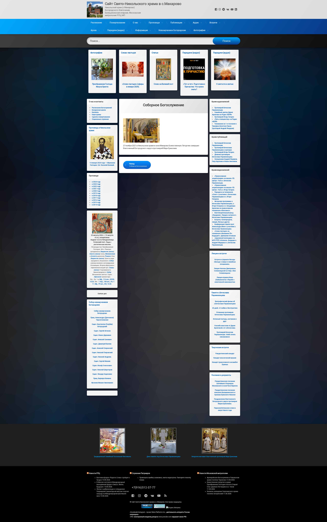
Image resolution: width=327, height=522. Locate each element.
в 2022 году (96, 186)
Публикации (176, 22)
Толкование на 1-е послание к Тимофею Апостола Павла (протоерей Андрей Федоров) (224, 126)
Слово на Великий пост (163, 84)
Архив (94, 30)
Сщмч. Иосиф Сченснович (102, 365)
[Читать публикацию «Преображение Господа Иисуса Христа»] (102, 69)
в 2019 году (96, 193)
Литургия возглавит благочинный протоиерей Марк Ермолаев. (214, 456)
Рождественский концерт (224, 353)
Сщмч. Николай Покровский (102, 352)
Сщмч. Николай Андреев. (102, 357)
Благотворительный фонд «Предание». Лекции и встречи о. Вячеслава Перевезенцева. (224, 215)
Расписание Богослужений (102, 108)
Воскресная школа (99, 110)
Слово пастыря (128, 53)
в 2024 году (96, 182)
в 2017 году (96, 198)
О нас (135, 22)
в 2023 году (96, 184)
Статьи (155, 53)
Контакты (95, 112)
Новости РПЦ (94, 473)
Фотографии (199, 30)
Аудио (196, 22)
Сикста (92, 254)
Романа (108, 256)
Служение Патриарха (141, 473)
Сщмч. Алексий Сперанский (102, 348)
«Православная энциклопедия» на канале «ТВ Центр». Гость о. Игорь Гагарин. (223, 187)
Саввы (111, 268)
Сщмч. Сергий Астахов (102, 331)
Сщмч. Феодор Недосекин (102, 374)
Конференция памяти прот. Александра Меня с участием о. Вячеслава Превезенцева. (224, 226)
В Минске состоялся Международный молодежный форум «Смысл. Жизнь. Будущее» (111, 484)
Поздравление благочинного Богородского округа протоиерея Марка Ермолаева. (225, 401)
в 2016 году (96, 200)
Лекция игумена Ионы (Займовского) (225, 280)
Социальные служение (100, 119)
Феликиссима (110, 254)
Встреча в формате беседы (225, 262)
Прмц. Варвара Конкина (102, 378)
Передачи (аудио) (221, 53)
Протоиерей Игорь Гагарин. (224, 152)
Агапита (94, 256)
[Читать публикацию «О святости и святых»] (225, 69)
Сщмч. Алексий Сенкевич (102, 339)
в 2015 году (96, 202)
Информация (141, 30)
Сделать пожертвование (101, 117)
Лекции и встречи (219, 253)
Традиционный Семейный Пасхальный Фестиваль (112, 456)
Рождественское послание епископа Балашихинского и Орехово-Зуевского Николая (224, 392)
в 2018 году (96, 195)
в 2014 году (96, 205)
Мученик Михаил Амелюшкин (102, 383)
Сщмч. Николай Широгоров (102, 370)
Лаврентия (104, 251)
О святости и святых (224, 84)
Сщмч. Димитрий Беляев (102, 344)
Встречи (213, 22)
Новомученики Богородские (172, 30)
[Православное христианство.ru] (159, 507)
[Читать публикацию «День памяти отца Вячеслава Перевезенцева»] (163, 440)
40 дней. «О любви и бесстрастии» (225, 308)
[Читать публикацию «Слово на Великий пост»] (163, 69)
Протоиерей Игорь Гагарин (224, 117)
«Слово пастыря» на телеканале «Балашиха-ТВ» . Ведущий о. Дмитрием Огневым (224, 233)
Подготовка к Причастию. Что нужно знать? (194, 86)
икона (111, 251)
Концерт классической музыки (224, 358)
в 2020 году (96, 191)
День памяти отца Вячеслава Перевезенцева (163, 456)
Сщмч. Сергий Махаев (102, 361)
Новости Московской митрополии (213, 473)
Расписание (96, 22)
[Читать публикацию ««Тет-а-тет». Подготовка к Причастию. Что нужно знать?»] (194, 69)
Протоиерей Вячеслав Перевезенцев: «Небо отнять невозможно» (224, 334)
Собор (111, 261)
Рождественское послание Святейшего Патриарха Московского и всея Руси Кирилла (225, 383)
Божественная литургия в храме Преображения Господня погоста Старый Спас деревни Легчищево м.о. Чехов (222, 484)
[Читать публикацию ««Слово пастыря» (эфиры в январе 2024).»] (133, 69)
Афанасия (97, 277)
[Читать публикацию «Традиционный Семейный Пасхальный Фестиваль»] (112, 440)
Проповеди (154, 22)
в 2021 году (96, 189)
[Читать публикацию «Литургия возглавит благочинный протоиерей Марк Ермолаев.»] (215, 440)
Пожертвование (117, 22)
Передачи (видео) (116, 30)
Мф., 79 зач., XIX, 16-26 (103, 284)
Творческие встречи (220, 347)
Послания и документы (221, 375)
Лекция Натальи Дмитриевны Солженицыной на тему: (225, 271)
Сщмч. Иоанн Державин (102, 335)
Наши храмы (96, 115)
